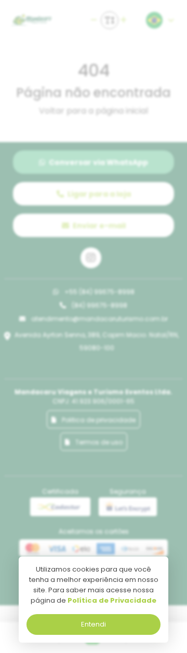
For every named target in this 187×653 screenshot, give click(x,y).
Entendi (93, 624)
